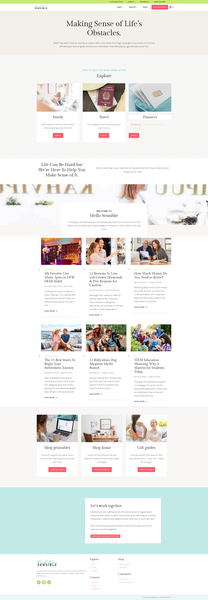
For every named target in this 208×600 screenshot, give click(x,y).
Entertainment (50, 269)
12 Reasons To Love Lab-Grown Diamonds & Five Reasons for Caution (105, 279)
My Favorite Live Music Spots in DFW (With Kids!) (60, 277)
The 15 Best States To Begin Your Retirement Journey (60, 364)
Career (137, 269)
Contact (94, 586)
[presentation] (61, 251)
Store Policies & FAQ (126, 582)
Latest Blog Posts (116, 2)
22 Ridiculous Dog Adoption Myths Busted (102, 364)
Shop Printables (160, 7)
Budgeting (136, 124)
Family (59, 269)
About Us (94, 582)
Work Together (159, 2)
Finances (93, 269)
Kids (136, 356)
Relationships (103, 269)
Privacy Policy (96, 589)
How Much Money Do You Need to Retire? (150, 275)
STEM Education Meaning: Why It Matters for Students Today (149, 366)
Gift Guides (123, 567)
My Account (124, 579)
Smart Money (146, 269)
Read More (50, 311)
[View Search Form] (170, 2)
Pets (91, 356)
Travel (145, 7)
